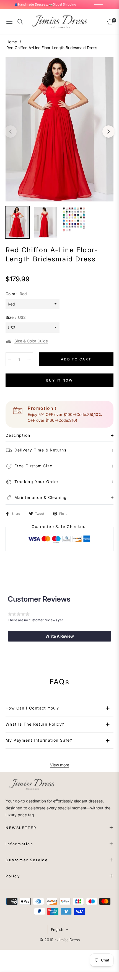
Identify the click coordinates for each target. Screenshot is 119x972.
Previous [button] (10, 131)
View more (59, 765)
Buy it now (59, 380)
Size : (16, 317)
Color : (16, 293)
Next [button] (108, 131)
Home (11, 41)
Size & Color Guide (31, 341)
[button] (59, 636)
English (57, 929)
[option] (59, 129)
